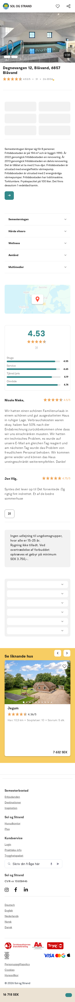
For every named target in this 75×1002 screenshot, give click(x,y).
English (9, 910)
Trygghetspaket (14, 856)
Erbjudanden (12, 797)
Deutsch (10, 905)
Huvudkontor (12, 823)
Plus (7, 829)
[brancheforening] (18, 948)
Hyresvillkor (11, 975)
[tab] (24, 702)
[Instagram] (9, 889)
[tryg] (56, 948)
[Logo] (16, 6)
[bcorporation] (8, 958)
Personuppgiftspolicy (17, 964)
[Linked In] (28, 889)
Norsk (8, 922)
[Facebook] (18, 889)
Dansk (8, 927)
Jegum (13, 708)
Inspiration (11, 808)
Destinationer (13, 802)
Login (8, 844)
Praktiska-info (13, 850)
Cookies (9, 970)
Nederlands (11, 916)
